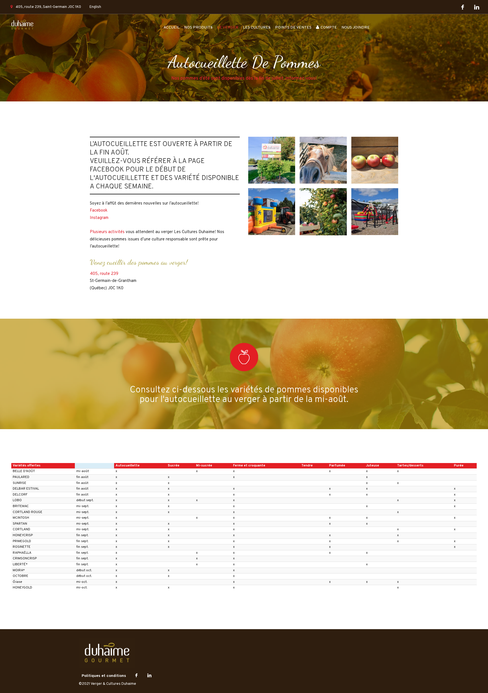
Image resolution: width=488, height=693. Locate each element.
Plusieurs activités (107, 232)
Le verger (227, 27)
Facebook (98, 210)
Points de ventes (293, 27)
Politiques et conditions (104, 676)
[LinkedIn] (477, 7)
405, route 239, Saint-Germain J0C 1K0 (48, 7)
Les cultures (257, 27)
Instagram (99, 218)
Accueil (172, 27)
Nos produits (198, 27)
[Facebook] (462, 7)
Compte (329, 27)
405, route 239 (104, 274)
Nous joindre (355, 27)
